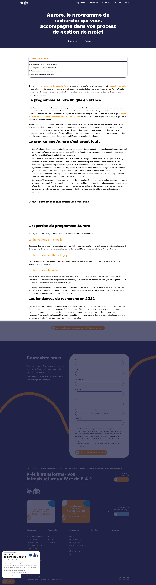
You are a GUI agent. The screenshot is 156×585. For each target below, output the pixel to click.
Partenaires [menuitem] (93, 3)
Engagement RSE (76, 545)
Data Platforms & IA (35, 545)
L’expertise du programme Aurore (42, 71)
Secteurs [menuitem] (105, 3)
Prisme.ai (51, 542)
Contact (116, 530)
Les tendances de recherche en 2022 (43, 74)
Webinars (73, 554)
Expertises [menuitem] (80, 3)
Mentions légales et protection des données (44, 580)
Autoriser (81, 446)
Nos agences (74, 542)
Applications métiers (35, 537)
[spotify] (127, 578)
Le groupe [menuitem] (129, 3)
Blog (71, 548)
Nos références (75, 540)
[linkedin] (120, 578)
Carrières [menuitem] (117, 3)
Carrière (94, 530)
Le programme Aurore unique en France (44, 64)
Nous (71, 537)
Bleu (50, 537)
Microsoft (52, 540)
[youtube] (123, 578)
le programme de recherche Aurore (55, 86)
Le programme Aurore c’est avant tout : (43, 68)
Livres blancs (74, 551)
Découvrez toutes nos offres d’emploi (121, 509)
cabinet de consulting (118, 86)
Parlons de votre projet (124, 474)
